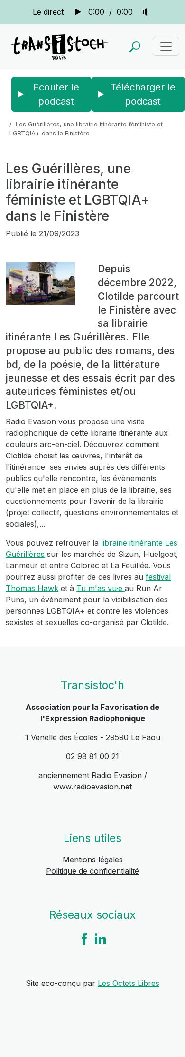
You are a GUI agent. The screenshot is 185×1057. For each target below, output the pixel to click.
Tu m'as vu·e (100, 588)
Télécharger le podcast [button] (143, 94)
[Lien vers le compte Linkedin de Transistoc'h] (100, 938)
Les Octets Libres (128, 983)
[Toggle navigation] (166, 46)
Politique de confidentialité (92, 871)
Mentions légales (93, 859)
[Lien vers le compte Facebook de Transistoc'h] (84, 938)
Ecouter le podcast (56, 94)
